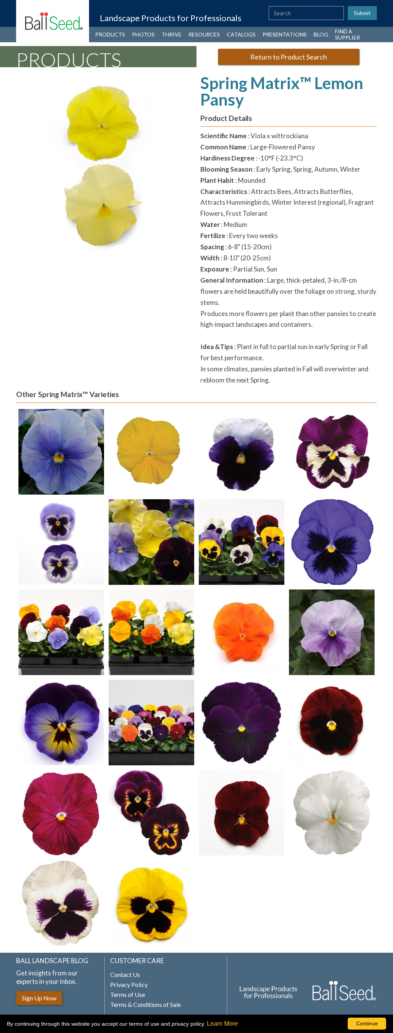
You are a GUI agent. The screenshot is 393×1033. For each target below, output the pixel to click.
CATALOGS (241, 34)
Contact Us (125, 974)
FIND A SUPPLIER (347, 34)
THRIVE (172, 34)
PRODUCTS (110, 34)
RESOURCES (204, 34)
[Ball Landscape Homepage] (52, 21)
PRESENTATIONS (285, 34)
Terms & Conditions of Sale (145, 1004)
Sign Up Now (39, 998)
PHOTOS (143, 34)
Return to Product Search (288, 57)
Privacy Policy (129, 984)
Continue (367, 1023)
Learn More (222, 1023)
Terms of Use (127, 994)
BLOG (321, 34)
